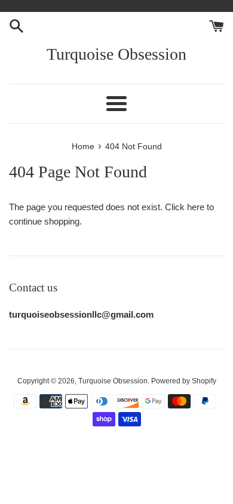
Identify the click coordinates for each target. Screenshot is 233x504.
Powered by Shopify (183, 381)
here (195, 207)
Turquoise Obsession (116, 54)
